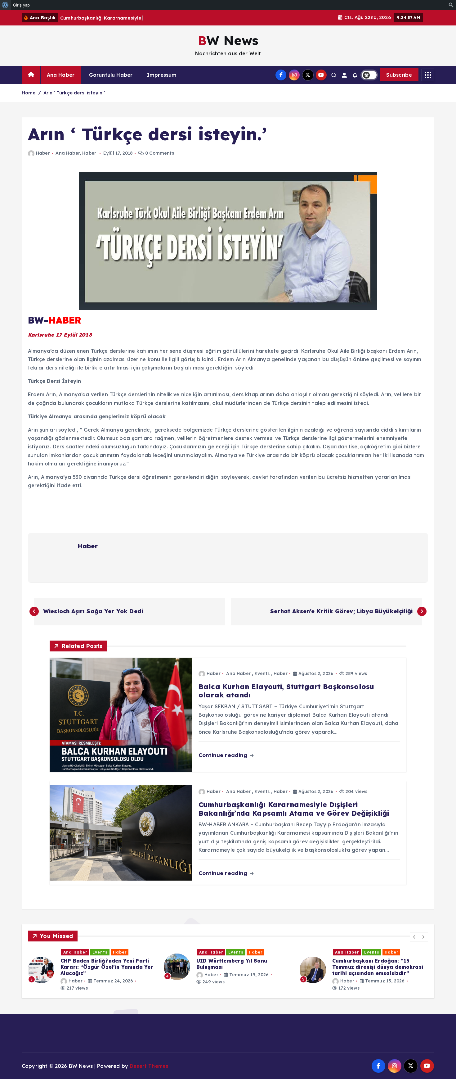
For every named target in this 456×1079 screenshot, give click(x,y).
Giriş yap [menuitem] (21, 4)
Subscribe (399, 75)
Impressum (162, 75)
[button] (414, 936)
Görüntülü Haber (110, 75)
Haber (43, 153)
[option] (92, 967)
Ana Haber (60, 75)
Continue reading (224, 755)
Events (262, 673)
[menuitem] (5, 5)
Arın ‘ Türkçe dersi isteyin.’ (74, 93)
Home (29, 93)
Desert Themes (149, 1066)
